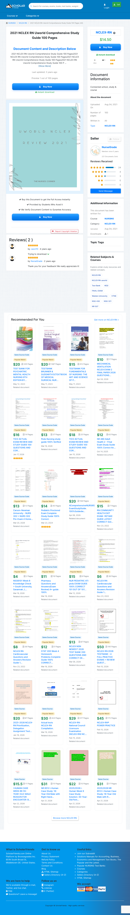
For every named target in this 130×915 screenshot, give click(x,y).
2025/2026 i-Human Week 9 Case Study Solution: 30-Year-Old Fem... (78, 794)
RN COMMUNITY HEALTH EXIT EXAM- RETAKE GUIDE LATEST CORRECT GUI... (105, 516)
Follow (115, 139)
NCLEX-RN (23, 23)
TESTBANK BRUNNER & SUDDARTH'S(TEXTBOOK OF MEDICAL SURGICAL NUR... (54, 374)
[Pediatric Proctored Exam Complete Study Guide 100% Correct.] (51, 480)
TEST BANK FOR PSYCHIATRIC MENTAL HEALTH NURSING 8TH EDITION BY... (21, 374)
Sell (118, 4)
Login (106, 7)
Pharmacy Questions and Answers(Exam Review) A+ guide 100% (50, 586)
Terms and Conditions (52, 862)
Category (94, 223)
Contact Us (47, 865)
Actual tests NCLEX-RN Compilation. (47, 725)
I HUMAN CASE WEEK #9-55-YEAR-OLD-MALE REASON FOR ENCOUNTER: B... (22, 794)
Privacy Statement (50, 856)
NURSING (12, 23)
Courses (11, 15)
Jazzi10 (34, 249)
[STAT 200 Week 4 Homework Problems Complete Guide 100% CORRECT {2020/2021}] (51, 621)
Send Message (106, 191)
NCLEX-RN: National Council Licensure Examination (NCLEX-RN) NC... (78, 728)
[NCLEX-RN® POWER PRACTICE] (106, 692)
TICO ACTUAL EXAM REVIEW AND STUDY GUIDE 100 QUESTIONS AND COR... (22, 445)
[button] (48, 254)
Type (92, 125)
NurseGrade (36, 261)
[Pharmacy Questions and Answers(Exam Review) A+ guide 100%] (51, 550)
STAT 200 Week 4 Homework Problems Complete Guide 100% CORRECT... (51, 657)
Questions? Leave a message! (22, 894)
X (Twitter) (48, 891)
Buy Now (47, 86)
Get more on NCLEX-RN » (106, 319)
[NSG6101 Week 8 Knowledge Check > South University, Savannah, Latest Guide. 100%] (23, 550)
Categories (31, 15)
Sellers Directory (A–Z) (55, 875)
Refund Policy (48, 859)
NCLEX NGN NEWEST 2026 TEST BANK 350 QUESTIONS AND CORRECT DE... (77, 652)
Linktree (47, 888)
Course (93, 218)
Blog (44, 868)
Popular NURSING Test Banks (91, 865)
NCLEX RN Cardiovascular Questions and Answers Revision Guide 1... (106, 586)
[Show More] (44, 66)
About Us (46, 853)
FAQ (10, 891)
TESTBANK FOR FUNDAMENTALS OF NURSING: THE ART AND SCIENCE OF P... (78, 374)
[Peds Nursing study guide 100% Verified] (51, 408)
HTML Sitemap (51, 871)
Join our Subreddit (86, 853)
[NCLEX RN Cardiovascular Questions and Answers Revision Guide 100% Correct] (106, 550)
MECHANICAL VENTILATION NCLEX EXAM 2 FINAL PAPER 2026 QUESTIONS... (106, 369)
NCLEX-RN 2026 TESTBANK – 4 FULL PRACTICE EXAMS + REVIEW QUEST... (106, 657)
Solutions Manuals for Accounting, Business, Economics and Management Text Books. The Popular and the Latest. (99, 859)
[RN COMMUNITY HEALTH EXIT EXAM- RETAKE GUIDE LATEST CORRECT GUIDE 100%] (106, 480)
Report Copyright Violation (66, 231)
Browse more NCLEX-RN (65, 818)
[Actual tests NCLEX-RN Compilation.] (51, 692)
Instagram (49, 885)
